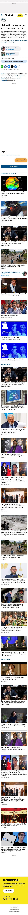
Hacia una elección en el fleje (10, 337)
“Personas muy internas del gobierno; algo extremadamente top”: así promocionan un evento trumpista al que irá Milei (14, 480)
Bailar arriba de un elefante (9, 315)
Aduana (22, 1)
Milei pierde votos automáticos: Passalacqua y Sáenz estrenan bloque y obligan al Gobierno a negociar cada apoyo (13, 506)
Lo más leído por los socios (8, 173)
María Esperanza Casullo (12, 48)
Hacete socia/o (20, 15)
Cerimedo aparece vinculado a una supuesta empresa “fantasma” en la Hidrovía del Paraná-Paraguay (12, 605)
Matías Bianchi (16, 295)
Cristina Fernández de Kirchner (13, 155)
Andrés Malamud (10, 53)
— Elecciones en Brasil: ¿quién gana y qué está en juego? (14, 41)
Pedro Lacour (4, 434)
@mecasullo (5, 275)
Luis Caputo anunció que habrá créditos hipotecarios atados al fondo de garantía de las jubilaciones (13, 653)
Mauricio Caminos (5, 484)
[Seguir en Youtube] (14, 899)
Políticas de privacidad (14, 909)
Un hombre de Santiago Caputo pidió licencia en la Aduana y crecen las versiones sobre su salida (12, 430)
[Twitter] (12, 66)
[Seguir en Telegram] (8, 899)
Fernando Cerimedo (17, 1)
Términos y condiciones (14, 911)
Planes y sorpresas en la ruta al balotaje (13, 359)
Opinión (2, 155)
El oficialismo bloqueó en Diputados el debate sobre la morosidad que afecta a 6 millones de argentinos (14, 407)
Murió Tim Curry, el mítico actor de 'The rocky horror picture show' (13, 825)
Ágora (3, 74)
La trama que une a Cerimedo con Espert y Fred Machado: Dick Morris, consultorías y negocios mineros (14, 628)
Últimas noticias (5, 659)
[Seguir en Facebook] (6, 899)
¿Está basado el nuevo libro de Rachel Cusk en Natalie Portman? (12, 678)
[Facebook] (5, 66)
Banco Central (11, 1)
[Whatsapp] (2, 66)
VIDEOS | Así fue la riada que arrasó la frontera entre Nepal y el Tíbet (12, 266)
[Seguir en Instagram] (11, 899)
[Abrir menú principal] (26, 15)
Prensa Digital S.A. (14, 907)
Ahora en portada (6, 364)
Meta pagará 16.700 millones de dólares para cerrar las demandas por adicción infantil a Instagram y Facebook (13, 849)
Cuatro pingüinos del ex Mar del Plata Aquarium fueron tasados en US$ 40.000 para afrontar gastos (14, 218)
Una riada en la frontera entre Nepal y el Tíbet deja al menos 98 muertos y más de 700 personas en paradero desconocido (14, 532)
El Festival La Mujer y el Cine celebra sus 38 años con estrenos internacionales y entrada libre (13, 725)
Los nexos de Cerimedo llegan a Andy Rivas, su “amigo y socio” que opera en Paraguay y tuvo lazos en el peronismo (13, 580)
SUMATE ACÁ (8, 891)
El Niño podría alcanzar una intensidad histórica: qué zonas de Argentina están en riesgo (13, 193)
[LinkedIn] (15, 66)
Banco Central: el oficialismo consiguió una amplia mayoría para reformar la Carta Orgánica (13, 243)
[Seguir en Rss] (17, 899)
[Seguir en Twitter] (4, 899)
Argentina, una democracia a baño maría (13, 294)
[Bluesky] (8, 66)
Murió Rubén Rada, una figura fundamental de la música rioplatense (12, 455)
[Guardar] (19, 66)
